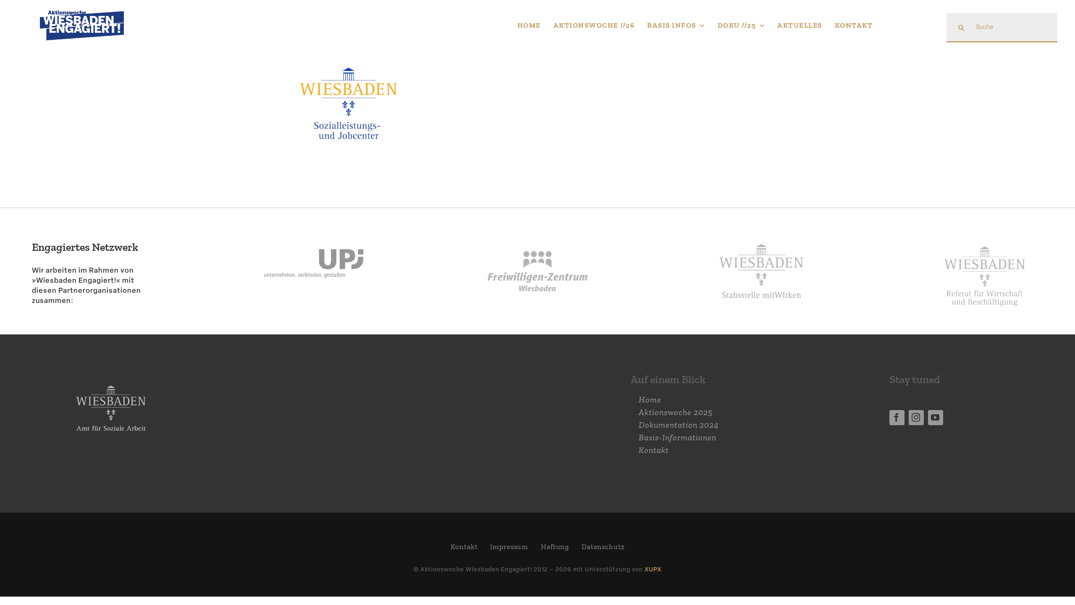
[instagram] (916, 417)
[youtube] (935, 417)
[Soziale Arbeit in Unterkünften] (349, 67)
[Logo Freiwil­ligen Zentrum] (537, 229)
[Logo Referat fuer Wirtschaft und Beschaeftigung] (984, 241)
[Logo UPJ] (313, 229)
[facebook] (897, 417)
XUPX (653, 569)
